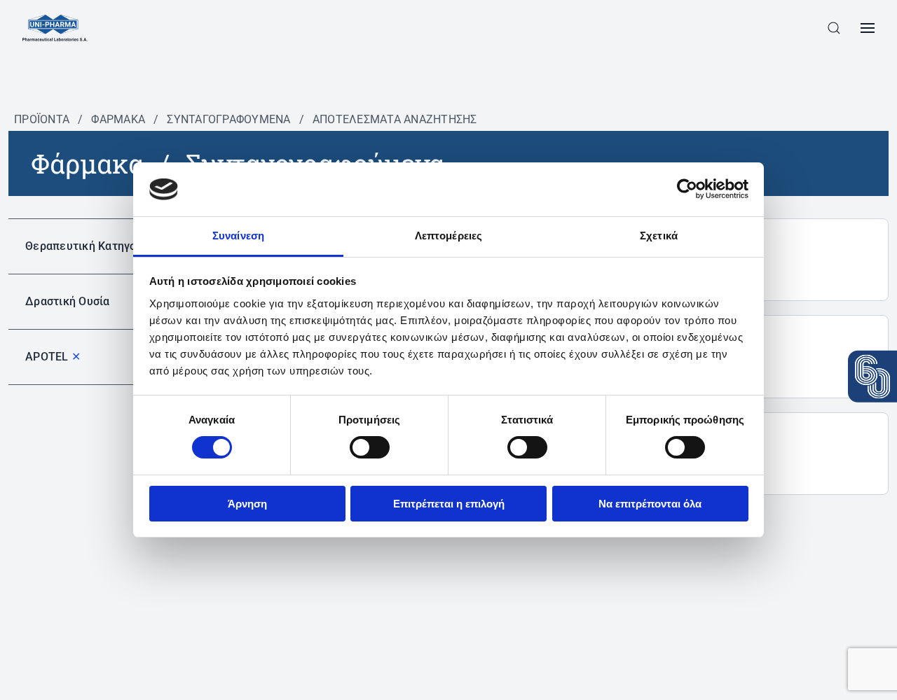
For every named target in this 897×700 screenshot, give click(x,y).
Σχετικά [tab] (659, 235)
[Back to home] (55, 28)
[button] (834, 28)
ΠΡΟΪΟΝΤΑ (41, 119)
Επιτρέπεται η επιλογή (449, 504)
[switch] (370, 447)
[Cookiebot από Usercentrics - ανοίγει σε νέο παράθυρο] (687, 189)
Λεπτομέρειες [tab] (448, 235)
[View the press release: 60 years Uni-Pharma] (872, 376)
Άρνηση (247, 504)
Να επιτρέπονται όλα (649, 504)
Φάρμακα (118, 119)
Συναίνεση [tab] (238, 235)
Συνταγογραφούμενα (228, 119)
